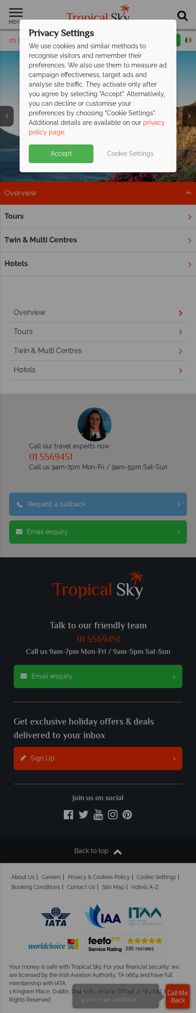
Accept (61, 153)
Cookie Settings (130, 153)
